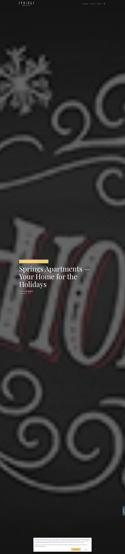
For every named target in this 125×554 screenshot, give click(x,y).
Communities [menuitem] (85, 3)
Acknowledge (76, 549)
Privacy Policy (81, 542)
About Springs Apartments (29, 261)
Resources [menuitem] (92, 3)
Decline (85, 549)
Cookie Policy (74, 542)
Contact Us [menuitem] (99, 3)
